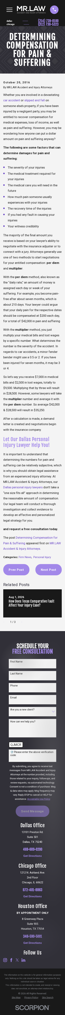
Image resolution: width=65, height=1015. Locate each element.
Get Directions (32, 856)
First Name (16, 661)
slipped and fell (34, 100)
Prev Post (16, 570)
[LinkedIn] (23, 960)
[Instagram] (5, 960)
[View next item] (20, 622)
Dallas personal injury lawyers (23, 487)
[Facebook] (11, 960)
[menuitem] (16, 998)
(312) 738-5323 (48, 24)
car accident (11, 100)
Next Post (48, 570)
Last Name (16, 673)
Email (13, 697)
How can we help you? (22, 721)
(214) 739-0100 (48, 21)
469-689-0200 (32, 849)
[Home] (31, 10)
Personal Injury (42, 557)
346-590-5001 (32, 936)
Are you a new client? (22, 709)
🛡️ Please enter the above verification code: (31, 754)
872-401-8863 (32, 890)
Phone (14, 685)
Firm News (25, 557)
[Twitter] (17, 960)
